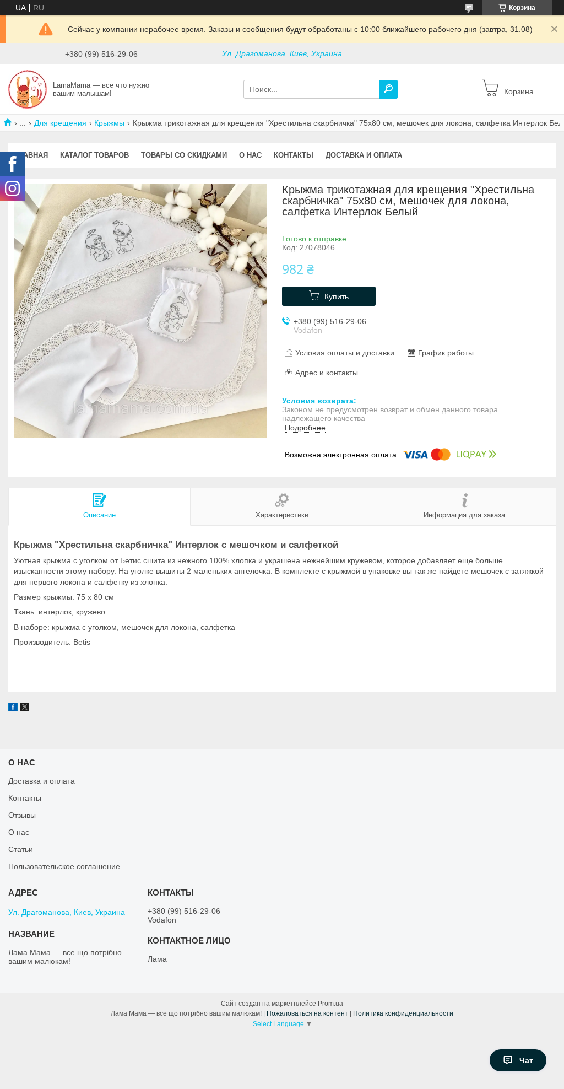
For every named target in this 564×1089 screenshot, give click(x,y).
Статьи (20, 849)
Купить (336, 296)
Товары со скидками (184, 155)
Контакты (293, 155)
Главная (31, 155)
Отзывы (22, 815)
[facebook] (13, 708)
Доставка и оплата (364, 155)
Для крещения (60, 122)
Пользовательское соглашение (64, 866)
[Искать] (388, 89)
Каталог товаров (94, 155)
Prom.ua (330, 1003)
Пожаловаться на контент (307, 1013)
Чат (526, 1060)
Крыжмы (109, 122)
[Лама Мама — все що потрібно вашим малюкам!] (27, 88)
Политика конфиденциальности (403, 1013)
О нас (250, 155)
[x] (24, 708)
